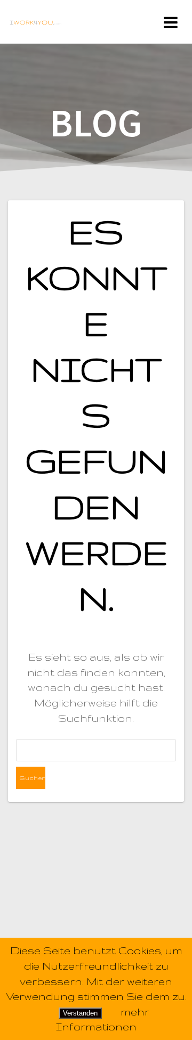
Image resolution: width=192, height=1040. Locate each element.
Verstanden (80, 1013)
